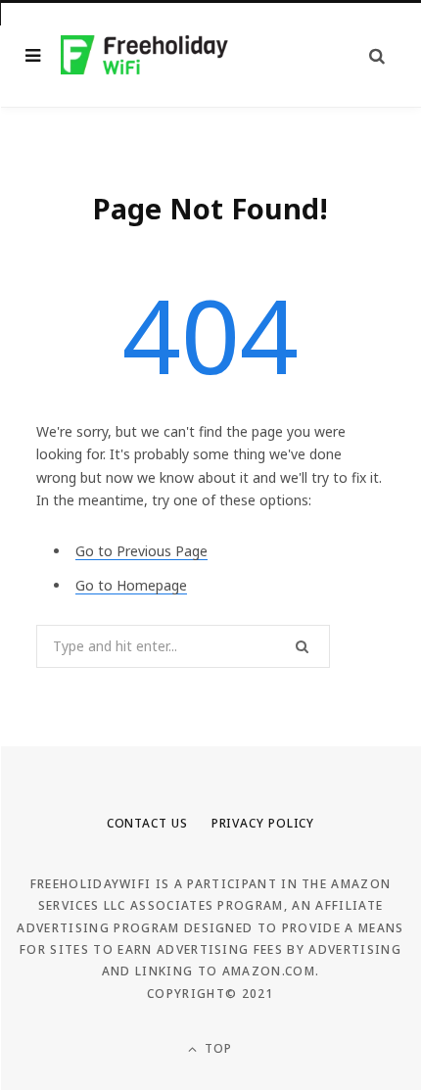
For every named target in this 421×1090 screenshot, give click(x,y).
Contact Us (147, 823)
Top (217, 1048)
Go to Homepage (131, 585)
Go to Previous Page (141, 551)
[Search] (377, 55)
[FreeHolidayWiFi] (145, 54)
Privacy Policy (263, 823)
